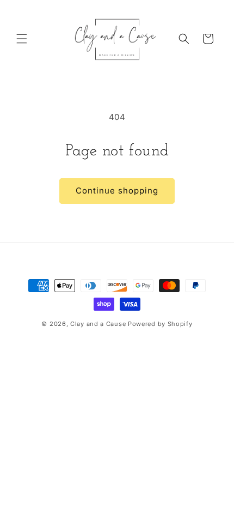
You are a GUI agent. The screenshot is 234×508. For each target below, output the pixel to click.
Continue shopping (117, 190)
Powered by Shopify (160, 324)
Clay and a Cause (98, 324)
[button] (22, 39)
